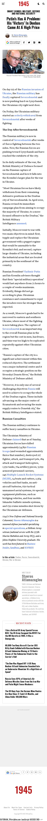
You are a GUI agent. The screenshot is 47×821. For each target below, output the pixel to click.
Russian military (26, 93)
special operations (15, 528)
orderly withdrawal (25, 115)
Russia (31, 389)
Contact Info (28, 807)
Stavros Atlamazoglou (20, 35)
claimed (16, 439)
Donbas (18, 557)
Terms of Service (18, 809)
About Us (7, 807)
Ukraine (5, 560)
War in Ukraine (15, 560)
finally (6, 97)
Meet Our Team (17, 807)
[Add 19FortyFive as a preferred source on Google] (13, 42)
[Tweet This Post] (29, 42)
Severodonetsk (29, 97)
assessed (21, 223)
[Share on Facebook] (24, 42)
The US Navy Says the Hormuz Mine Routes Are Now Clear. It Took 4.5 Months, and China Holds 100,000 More (23, 694)
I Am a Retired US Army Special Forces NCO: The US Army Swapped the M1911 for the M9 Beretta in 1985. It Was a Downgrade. (23, 634)
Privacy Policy (38, 807)
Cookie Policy (30, 809)
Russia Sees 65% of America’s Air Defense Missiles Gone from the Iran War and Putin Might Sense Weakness (22, 681)
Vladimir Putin (31, 271)
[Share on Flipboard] (34, 42)
